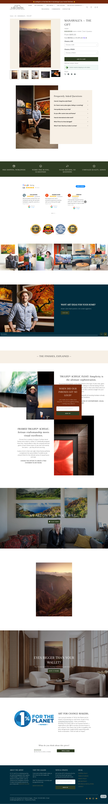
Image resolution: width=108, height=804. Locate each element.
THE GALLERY (61, 5)
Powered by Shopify (30, 800)
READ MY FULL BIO (24, 784)
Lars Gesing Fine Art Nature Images (23, 798)
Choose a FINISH (69, 49)
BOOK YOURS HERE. (38, 785)
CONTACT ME (66, 9)
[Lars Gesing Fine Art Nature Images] (17, 7)
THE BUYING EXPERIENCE (74, 5)
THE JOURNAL (45, 9)
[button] (68, 31)
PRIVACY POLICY (82, 778)
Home (11, 16)
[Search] (87, 7)
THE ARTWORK (38, 5)
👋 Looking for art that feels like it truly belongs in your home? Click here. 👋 (54, 1)
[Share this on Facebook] (68, 74)
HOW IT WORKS (54, 671)
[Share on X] (65, 74)
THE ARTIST (50, 5)
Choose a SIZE (68, 41)
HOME (30, 5)
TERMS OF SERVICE (83, 776)
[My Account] (91, 7)
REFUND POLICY (82, 781)
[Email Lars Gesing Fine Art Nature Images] (86, 798)
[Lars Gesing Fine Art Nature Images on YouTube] (96, 798)
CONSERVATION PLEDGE (65, 721)
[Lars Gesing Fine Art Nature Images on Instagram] (93, 798)
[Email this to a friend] (74, 74)
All (15, 16)
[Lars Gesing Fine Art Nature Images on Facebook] (90, 798)
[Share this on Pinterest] (71, 74)
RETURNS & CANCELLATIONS (86, 784)
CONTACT (80, 786)
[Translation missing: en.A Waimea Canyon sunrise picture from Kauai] (14, 74)
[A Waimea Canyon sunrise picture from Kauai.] (35, 44)
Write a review (80, 186)
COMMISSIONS (56, 9)
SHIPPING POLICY (83, 773)
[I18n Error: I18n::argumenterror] (55, 73)
